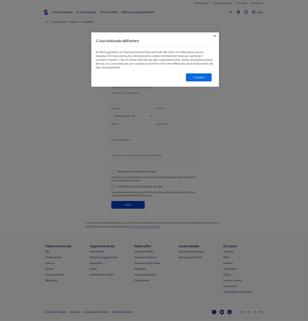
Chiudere (198, 77)
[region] (155, 59)
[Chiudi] (214, 35)
